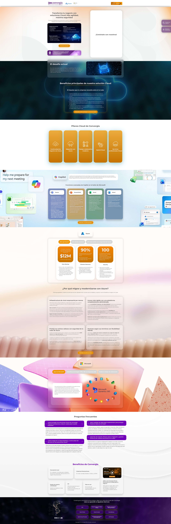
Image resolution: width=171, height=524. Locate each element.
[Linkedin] (55, 518)
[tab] (64, 242)
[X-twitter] (60, 518)
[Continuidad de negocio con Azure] (55, 146)
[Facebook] (56, 518)
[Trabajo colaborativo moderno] (85, 146)
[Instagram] (58, 518)
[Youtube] (61, 518)
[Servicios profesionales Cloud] (115, 146)
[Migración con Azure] (70, 146)
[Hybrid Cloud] (100, 146)
